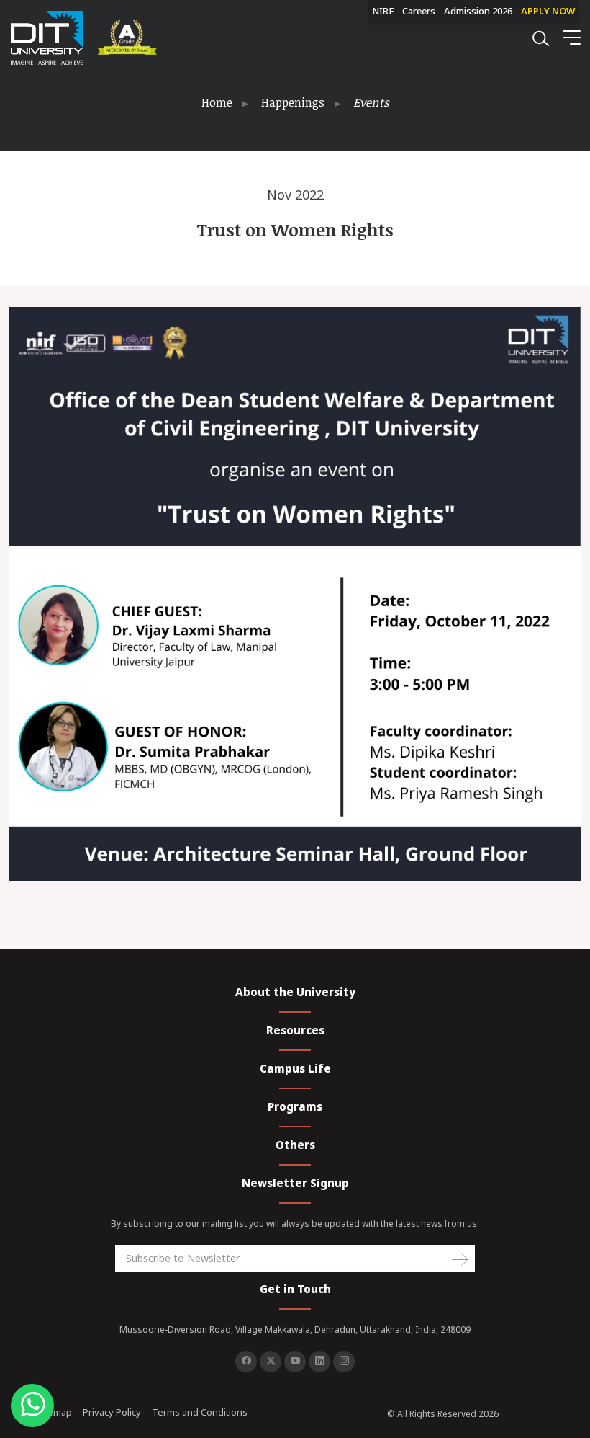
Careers (418, 10)
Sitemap (54, 1412)
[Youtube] (295, 1361)
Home (216, 102)
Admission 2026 (478, 10)
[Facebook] (246, 1361)
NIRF (383, 10)
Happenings (292, 102)
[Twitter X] (270, 1361)
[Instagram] (344, 1361)
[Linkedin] (319, 1361)
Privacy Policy (112, 1412)
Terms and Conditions (200, 1412)
